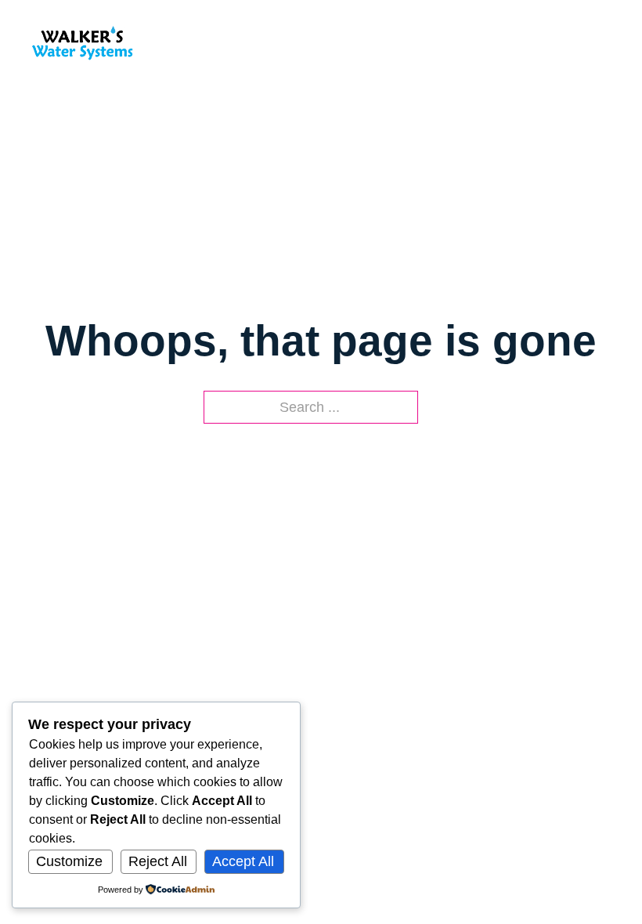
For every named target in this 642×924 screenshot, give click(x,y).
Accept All (243, 861)
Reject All (157, 861)
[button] (603, 41)
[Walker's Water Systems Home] (82, 41)
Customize (69, 861)
